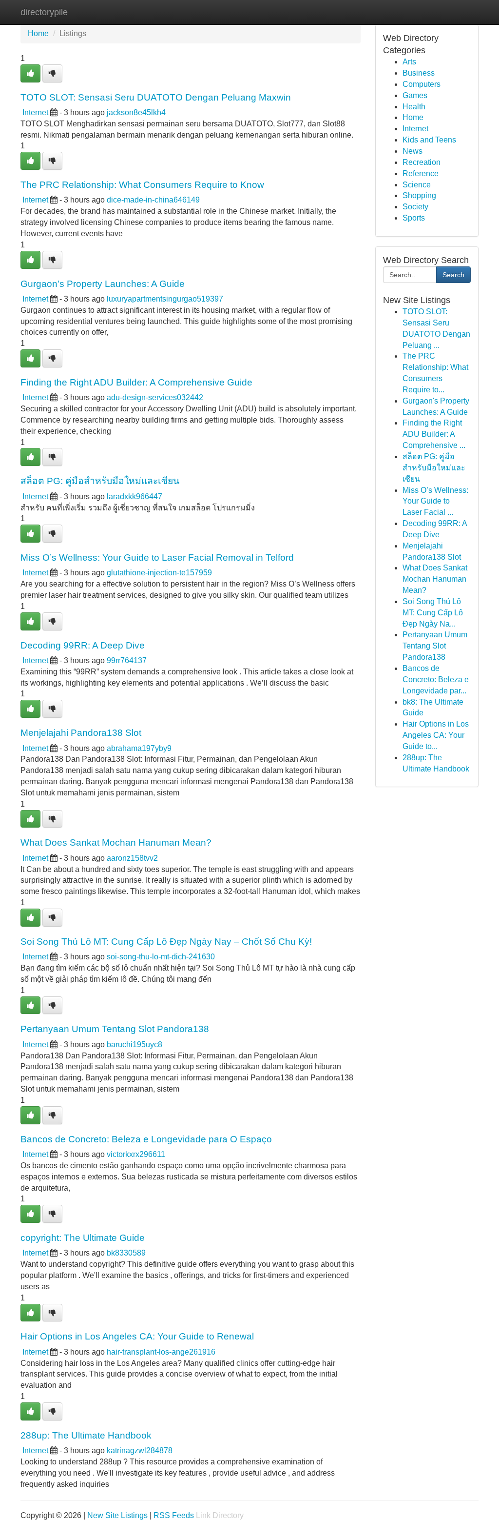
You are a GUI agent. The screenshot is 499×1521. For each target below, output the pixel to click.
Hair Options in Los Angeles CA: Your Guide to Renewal (137, 1336)
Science (417, 185)
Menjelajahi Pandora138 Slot (80, 732)
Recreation (422, 162)
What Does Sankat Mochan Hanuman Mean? (115, 842)
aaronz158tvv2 (132, 858)
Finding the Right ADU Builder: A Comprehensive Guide (136, 382)
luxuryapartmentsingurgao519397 (165, 299)
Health (414, 106)
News (412, 151)
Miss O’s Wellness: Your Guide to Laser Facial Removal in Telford (157, 557)
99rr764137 (127, 660)
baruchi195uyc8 (134, 1044)
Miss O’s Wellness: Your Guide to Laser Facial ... (435, 501)
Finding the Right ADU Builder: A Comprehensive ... (434, 434)
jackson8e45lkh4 (136, 112)
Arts (409, 62)
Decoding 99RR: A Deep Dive (82, 645)
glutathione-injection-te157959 (159, 572)
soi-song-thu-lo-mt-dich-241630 (161, 957)
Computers (422, 84)
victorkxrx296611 (136, 1154)
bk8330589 (126, 1253)
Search (453, 275)
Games (415, 95)
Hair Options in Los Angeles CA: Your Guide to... (436, 735)
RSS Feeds (174, 1515)
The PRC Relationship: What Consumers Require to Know (142, 184)
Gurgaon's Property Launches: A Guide (102, 283)
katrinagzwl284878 (140, 1450)
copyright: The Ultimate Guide (82, 1237)
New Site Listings (117, 1515)
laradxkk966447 (134, 496)
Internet (35, 112)
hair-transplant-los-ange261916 (161, 1352)
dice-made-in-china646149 (153, 200)
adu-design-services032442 (155, 397)
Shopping (419, 195)
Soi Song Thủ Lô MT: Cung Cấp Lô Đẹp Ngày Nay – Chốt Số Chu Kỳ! (166, 941)
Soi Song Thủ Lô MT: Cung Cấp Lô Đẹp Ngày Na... (433, 612)
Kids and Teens (429, 140)
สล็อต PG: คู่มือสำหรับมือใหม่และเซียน (99, 480)
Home (38, 33)
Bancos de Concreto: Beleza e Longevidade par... (436, 679)
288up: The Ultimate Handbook (86, 1435)
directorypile (44, 12)
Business (419, 73)
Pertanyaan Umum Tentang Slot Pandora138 (114, 1028)
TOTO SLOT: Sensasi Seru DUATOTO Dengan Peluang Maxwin (155, 97)
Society (415, 207)
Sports (414, 218)
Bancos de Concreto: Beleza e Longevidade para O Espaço (146, 1139)
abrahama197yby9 (139, 748)
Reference (421, 173)
